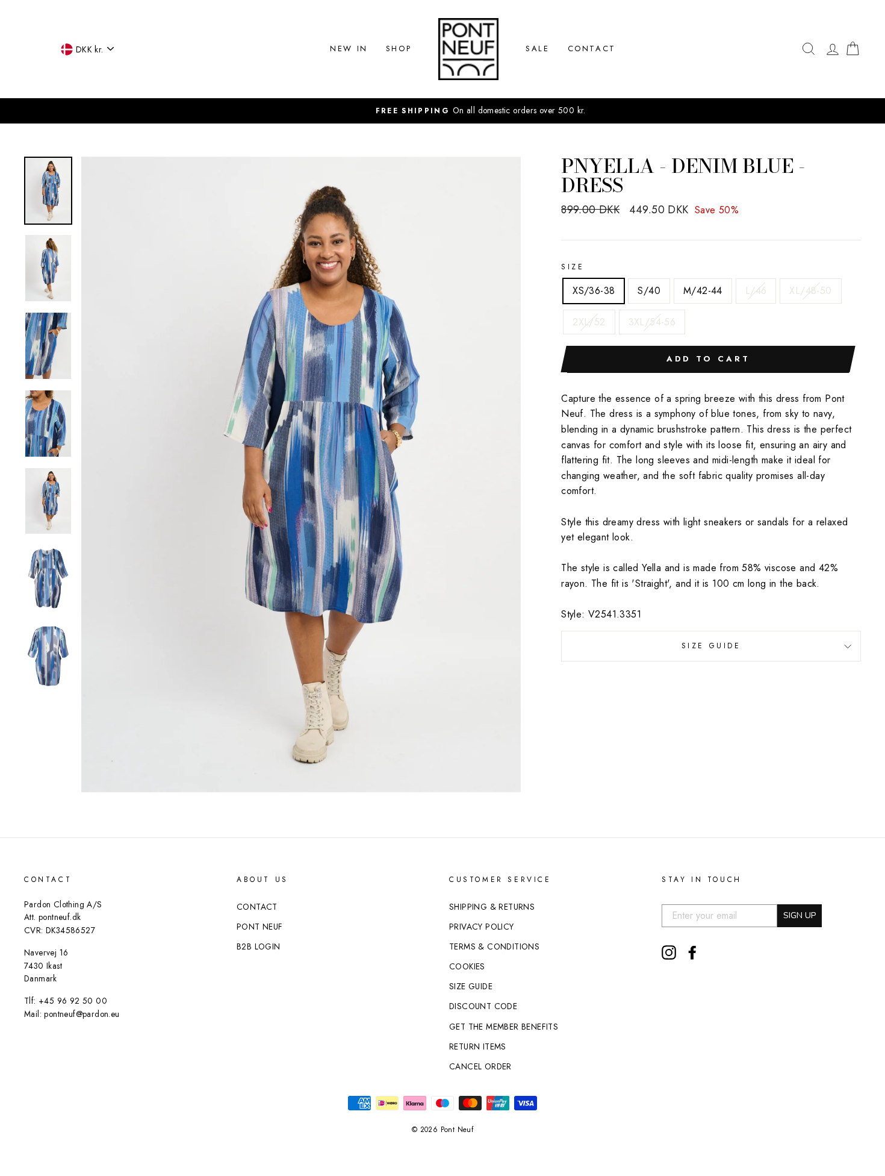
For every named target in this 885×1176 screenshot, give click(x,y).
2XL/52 (589, 322)
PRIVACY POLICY (481, 927)
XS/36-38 (594, 291)
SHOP (398, 48)
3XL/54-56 (652, 322)
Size (572, 266)
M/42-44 (702, 291)
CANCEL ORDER (480, 1066)
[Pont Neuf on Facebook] (692, 952)
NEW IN (349, 48)
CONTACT (592, 48)
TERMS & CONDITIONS (494, 946)
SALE (537, 48)
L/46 (756, 291)
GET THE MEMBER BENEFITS (503, 1027)
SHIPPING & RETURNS (492, 907)
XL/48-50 (810, 291)
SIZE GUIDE (711, 645)
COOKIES (467, 966)
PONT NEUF (260, 927)
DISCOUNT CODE (483, 1006)
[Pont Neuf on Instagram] (669, 952)
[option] (442, 110)
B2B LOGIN (259, 946)
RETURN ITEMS (477, 1046)
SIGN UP (799, 915)
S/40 (649, 291)
